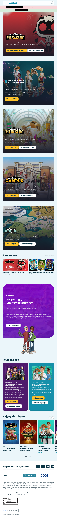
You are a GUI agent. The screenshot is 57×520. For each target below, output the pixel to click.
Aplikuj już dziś (13, 325)
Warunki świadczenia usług (41, 492)
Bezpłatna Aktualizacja (16, 50)
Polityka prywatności (17, 492)
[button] (26, 456)
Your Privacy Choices (12, 510)
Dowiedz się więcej (27, 147)
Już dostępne (11, 147)
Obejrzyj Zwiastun (36, 50)
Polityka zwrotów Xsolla (8, 494)
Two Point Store (13, 3)
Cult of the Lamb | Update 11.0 (13, 272)
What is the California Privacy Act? (11, 514)
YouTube (52, 466)
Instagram (48, 466)
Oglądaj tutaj (11, 99)
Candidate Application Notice (21, 494)
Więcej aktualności (49, 255)
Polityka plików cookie (28, 492)
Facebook (38, 466)
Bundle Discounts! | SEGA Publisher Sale (41, 273)
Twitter (43, 466)
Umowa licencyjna (6, 492)
